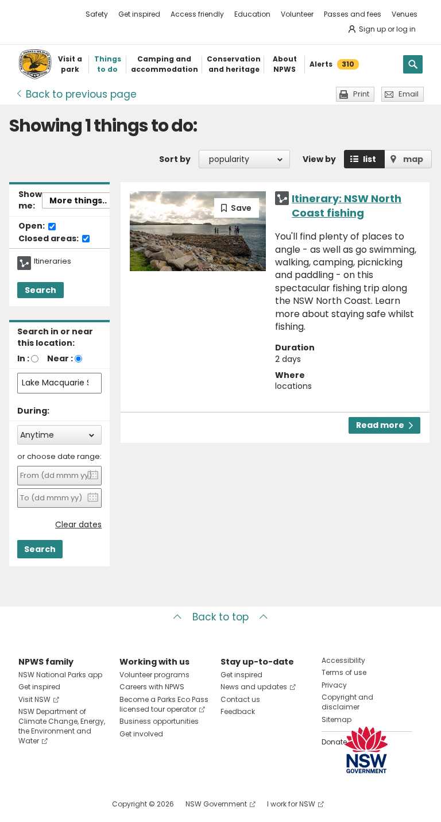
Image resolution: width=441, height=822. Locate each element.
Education (252, 14)
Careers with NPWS (151, 687)
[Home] (35, 64)
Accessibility (343, 660)
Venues (404, 14)
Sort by (175, 159)
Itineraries (52, 261)
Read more (380, 425)
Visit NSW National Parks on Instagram (53, 804)
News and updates (253, 687)
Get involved (141, 734)
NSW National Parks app (60, 675)
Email (409, 93)
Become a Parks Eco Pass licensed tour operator (163, 704)
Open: (32, 226)
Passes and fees (352, 14)
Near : (60, 358)
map (413, 159)
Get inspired (139, 14)
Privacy (334, 685)
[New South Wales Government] (366, 750)
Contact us (240, 699)
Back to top (220, 617)
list (369, 159)
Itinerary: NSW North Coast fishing (346, 205)
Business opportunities (159, 721)
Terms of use (344, 672)
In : (23, 358)
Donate (334, 742)
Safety (97, 14)
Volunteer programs (154, 675)
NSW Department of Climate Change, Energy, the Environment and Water (61, 726)
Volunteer (297, 14)
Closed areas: (49, 239)
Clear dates (78, 524)
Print (361, 93)
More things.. (78, 200)
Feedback (237, 711)
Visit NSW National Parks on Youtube (78, 804)
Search (40, 290)
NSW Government (216, 804)
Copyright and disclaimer (347, 702)
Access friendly (197, 14)
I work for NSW (291, 804)
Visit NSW (34, 699)
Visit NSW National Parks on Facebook (29, 804)
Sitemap (336, 719)
